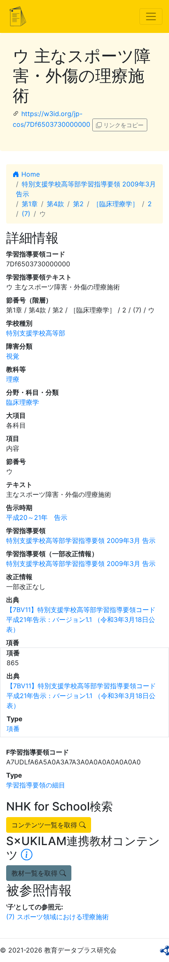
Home (29, 174)
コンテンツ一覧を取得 (45, 825)
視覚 (12, 356)
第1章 (30, 204)
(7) (26, 214)
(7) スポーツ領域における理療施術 (57, 917)
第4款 (55, 204)
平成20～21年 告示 (36, 517)
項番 (13, 728)
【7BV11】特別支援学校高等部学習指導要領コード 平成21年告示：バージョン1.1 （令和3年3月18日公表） (80, 620)
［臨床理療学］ (116, 204)
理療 (12, 379)
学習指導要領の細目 (35, 785)
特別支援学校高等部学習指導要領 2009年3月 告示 (80, 540)
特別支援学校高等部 (35, 333)
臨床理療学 (22, 402)
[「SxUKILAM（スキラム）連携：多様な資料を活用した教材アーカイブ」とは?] (26, 855)
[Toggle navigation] (150, 16)
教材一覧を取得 (35, 873)
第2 (78, 204)
